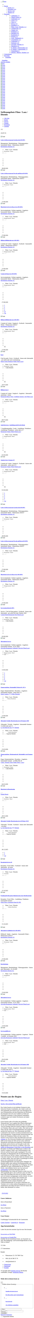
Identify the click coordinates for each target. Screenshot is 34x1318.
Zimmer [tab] (6, 123)
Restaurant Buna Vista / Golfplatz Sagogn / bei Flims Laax (17, 396)
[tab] (19, 1291)
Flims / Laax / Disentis (7, 1100)
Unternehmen (8, 54)
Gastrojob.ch (14, 1222)
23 (5, 311)
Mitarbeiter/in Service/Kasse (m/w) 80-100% (12, 207)
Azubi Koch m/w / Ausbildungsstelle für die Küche (13, 425)
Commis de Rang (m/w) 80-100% (9, 273)
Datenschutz (7, 1264)
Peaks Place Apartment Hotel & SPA (11, 902)
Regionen (7, 14)
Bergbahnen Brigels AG (7, 970)
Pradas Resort (4, 794)
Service (11, 11)
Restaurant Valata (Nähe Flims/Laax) (11, 431)
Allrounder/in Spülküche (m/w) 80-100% (11, 930)
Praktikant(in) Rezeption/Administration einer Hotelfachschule (16, 895)
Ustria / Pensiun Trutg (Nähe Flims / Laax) (12, 762)
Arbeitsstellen (4, 1169)
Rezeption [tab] (7, 124)
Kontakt (6, 1267)
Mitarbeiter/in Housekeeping (8, 789)
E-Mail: (3, 1309)
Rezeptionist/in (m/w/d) (6, 862)
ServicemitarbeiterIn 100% (7, 608)
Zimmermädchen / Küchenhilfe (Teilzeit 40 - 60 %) (13, 687)
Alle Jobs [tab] (6, 118)
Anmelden (8, 57)
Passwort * (4, 1311)
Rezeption (12, 9)
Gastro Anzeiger (5, 1222)
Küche (11, 7)
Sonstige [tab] (6, 126)
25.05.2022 (5, 1193)
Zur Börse (3, 1205)
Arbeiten (3, 1139)
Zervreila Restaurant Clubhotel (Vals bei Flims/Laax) (15, 648)
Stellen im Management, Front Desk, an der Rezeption (16, 1147)
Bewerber (7, 55)
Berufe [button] (6, 6)
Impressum (7, 1266)
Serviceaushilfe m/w (6, 1031)
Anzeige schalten (5, 62)
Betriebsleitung (4, 964)
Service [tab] (6, 121)
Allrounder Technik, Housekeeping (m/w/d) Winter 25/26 (15, 821)
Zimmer (11, 12)
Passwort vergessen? (6, 1314)
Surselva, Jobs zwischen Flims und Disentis (11, 1104)
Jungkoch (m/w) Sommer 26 (7, 460)
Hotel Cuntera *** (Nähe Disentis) (10, 694)
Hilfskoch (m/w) (4, 390)
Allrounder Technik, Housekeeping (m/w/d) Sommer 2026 (15, 720)
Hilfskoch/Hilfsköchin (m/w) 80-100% (10, 240)
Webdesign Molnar (18, 1272)
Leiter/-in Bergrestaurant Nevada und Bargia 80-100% (14, 173)
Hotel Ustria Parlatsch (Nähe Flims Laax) (12, 361)
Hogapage (22, 1222)
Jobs (4, 1245)
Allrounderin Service (6, 641)
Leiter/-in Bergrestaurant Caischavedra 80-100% (13, 140)
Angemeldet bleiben (8, 1316)
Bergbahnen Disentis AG (8, 146)
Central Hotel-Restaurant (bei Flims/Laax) (12, 614)
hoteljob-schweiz (15, 1270)
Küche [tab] (6, 120)
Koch (2, 354)
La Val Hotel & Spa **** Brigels (10, 727)
